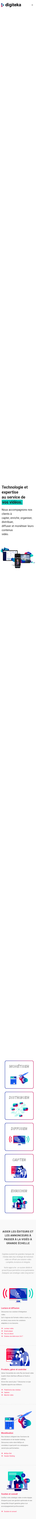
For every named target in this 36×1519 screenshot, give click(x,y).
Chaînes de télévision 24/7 (13, 1336)
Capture (6, 1392)
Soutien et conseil (10, 1511)
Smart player (8, 1331)
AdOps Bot (8, 1453)
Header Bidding (9, 1456)
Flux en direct (8, 1334)
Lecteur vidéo (9, 1328)
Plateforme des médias (12, 1390)
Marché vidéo (9, 1395)
